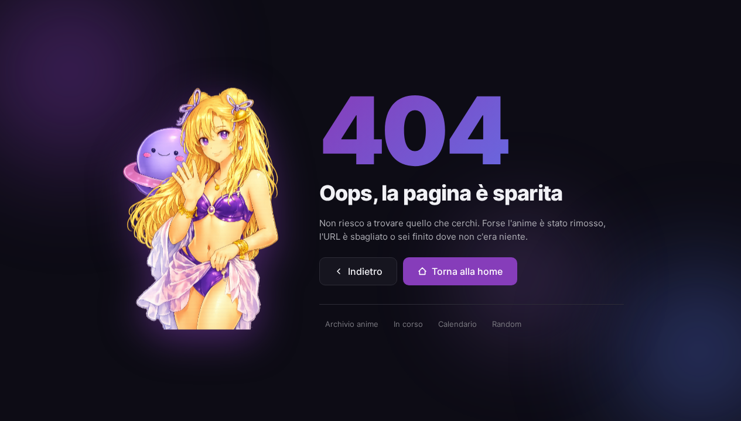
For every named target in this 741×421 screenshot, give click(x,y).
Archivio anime (351, 324)
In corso (408, 324)
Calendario (457, 324)
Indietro (365, 271)
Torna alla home (467, 271)
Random (506, 324)
